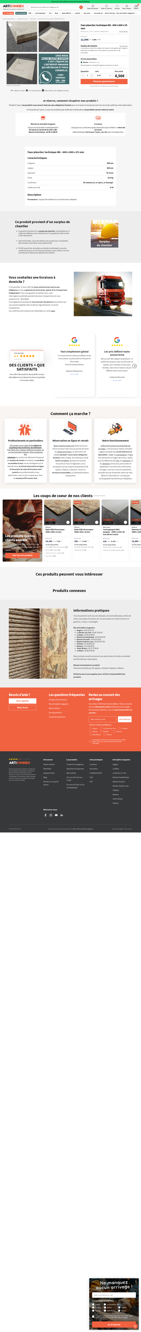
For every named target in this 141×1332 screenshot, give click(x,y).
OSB (29, 13)
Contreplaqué (40, 13)
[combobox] (55, 7)
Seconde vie (98, 13)
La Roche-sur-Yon (119, 773)
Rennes (116, 794)
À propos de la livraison (58, 699)
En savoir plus (124, 46)
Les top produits (55, 712)
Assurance (94, 768)
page (53, 311)
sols (117, 461)
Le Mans (116, 768)
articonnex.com (68, 446)
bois (131, 455)
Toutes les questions (57, 717)
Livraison (93, 764)
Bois (56, 13)
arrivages (102, 449)
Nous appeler (22, 700)
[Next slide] (134, 366)
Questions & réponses (75, 768)
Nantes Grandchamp (121, 777)
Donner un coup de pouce (50, 783)
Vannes (115, 803)
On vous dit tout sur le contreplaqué (75, 786)
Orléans (116, 790)
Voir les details (123, 31)
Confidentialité (96, 773)
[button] (10, 24)
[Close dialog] (136, 1281)
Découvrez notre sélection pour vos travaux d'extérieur (70, 2)
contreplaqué (121, 455)
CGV (91, 781)
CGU (91, 777)
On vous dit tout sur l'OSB (74, 779)
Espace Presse (49, 773)
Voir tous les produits (22, 555)
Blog (45, 777)
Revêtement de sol (23, 19)
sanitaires (126, 461)
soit (97, 71)
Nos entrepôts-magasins (126, 13)
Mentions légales (118, 829)
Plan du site (128, 829)
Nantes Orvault (119, 781)
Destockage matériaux (9, 19)
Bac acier (87, 13)
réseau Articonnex (64, 452)
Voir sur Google (74, 374)
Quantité (84, 71)
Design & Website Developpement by (70, 829)
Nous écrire (22, 707)
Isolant (77, 13)
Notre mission (110, 13)
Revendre (47, 768)
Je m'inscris (124, 719)
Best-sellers (71, 773)
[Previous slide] (56, 366)
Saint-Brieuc (118, 799)
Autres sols (33, 19)
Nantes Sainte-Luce (121, 786)
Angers (115, 764)
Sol (50, 13)
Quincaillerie (66, 13)
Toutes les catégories (75, 764)
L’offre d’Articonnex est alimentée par (115, 446)
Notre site (58, 446)
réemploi (106, 464)
